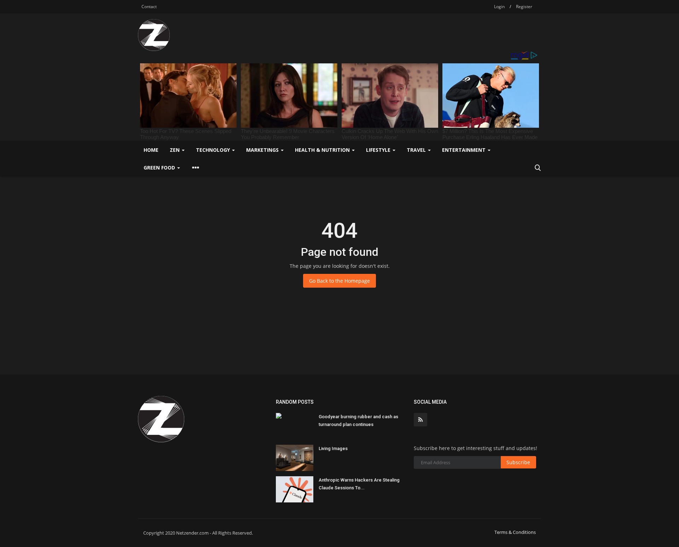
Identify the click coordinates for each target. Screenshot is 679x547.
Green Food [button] (160, 167)
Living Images (333, 448)
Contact (149, 7)
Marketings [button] (263, 149)
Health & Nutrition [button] (323, 149)
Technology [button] (213, 149)
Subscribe (518, 462)
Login (499, 7)
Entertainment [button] (464, 149)
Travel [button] (417, 149)
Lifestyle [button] (379, 149)
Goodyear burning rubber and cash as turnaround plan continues (358, 420)
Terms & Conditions (515, 532)
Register (524, 7)
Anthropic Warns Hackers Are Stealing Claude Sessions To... (359, 483)
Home (151, 149)
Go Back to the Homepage (339, 280)
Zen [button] (175, 149)
